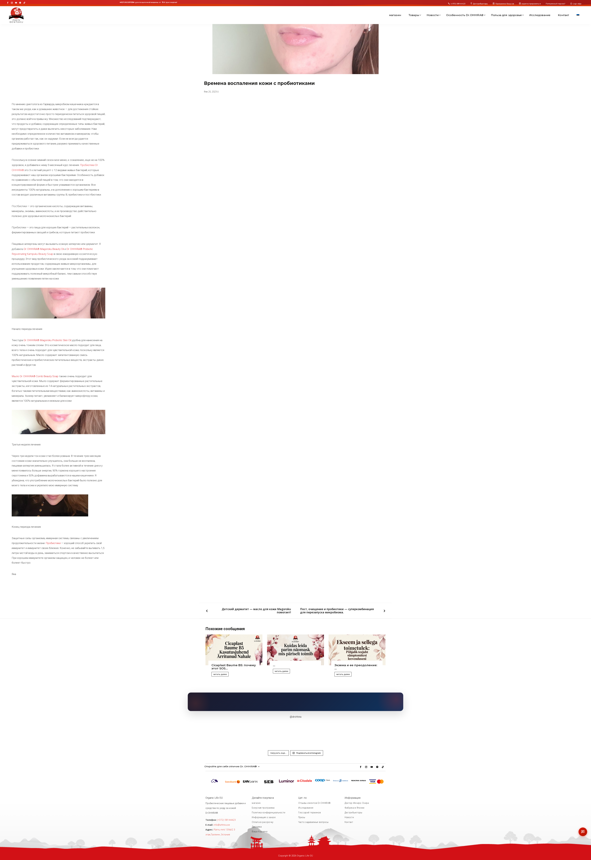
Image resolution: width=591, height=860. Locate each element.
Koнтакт (563, 15)
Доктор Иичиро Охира (357, 802)
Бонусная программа (263, 807)
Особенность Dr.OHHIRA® (464, 15)
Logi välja (577, 4)
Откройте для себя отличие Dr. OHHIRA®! (230, 766)
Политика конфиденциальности (268, 812)
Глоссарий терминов (309, 812)
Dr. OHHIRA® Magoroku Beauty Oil (44, 249)
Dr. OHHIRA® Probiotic (79, 249)
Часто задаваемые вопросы (313, 822)
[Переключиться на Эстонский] (578, 15)
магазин (395, 15)
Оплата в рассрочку (262, 822)
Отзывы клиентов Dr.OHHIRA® (314, 802)
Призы (301, 817)
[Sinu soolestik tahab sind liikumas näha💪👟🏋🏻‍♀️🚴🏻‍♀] (222, 733)
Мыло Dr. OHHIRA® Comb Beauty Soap (35, 376)
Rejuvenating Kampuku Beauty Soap (32, 254)
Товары (414, 15)
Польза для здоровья (506, 15)
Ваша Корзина (259, 831)
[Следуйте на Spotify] (20, 3)
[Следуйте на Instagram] (12, 3)
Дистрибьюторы (480, 4)
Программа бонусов (504, 4)
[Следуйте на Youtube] (16, 3)
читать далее (220, 674)
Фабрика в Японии (354, 807)
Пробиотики (53, 543)
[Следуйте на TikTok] (24, 3)
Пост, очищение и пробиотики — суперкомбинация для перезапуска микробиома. (337, 610)
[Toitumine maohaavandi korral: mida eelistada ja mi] (295, 733)
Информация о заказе (264, 817)
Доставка (257, 826)
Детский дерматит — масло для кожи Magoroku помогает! (256, 610)
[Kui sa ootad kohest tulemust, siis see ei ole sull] (259, 733)
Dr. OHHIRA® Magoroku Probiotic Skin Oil (47, 340)
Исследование (539, 15)
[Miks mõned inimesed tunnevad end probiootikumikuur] (368, 733)
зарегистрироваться (531, 4)
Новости (433, 15)
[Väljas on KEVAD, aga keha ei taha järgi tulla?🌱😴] (331, 733)
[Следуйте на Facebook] (8, 3)
